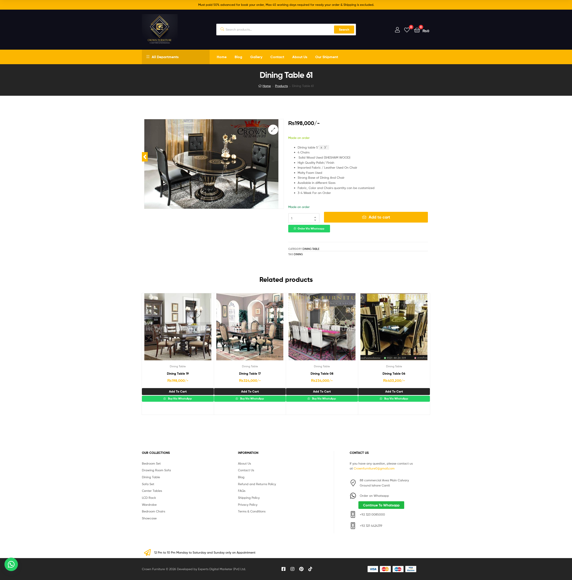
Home (222, 57)
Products (281, 86)
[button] (273, 130)
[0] (407, 29)
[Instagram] (292, 569)
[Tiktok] (310, 569)
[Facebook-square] (283, 569)
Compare (177, 330)
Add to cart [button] (178, 391)
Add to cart (379, 217)
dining (298, 254)
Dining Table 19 (178, 374)
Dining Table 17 (250, 374)
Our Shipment (326, 57)
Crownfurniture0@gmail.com (374, 468)
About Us (299, 57)
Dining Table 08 (322, 374)
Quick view (188, 330)
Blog (238, 57)
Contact (277, 57)
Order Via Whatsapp (311, 228)
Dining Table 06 (394, 374)
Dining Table (311, 249)
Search (344, 30)
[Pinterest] (301, 569)
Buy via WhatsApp (179, 398)
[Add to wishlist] (166, 330)
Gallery (256, 57)
